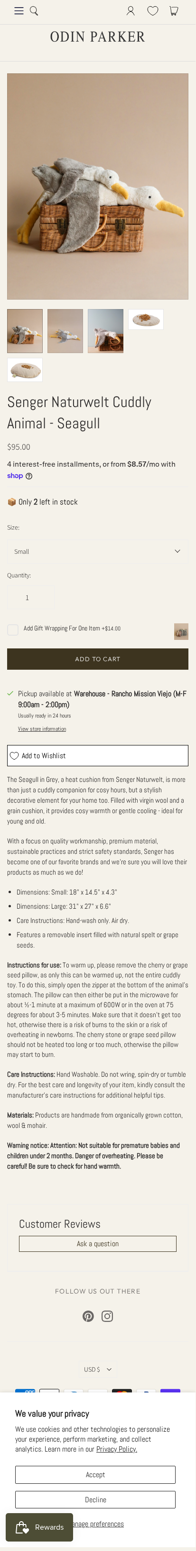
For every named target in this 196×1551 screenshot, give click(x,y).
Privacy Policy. (116, 1449)
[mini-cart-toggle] (175, 11)
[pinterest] (88, 1316)
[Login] (131, 11)
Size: (13, 527)
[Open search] (34, 11)
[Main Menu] (19, 11)
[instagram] (107, 1316)
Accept (95, 1475)
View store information (42, 729)
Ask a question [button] (98, 1244)
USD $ (92, 1369)
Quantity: (19, 575)
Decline (95, 1500)
